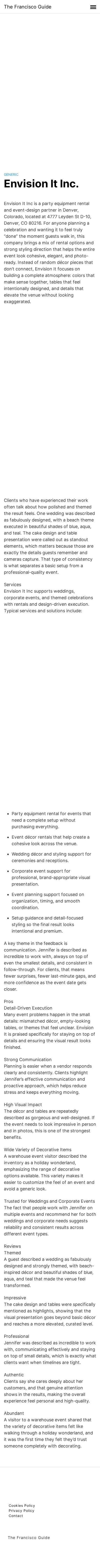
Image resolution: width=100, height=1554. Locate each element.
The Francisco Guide (27, 6)
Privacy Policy (21, 1510)
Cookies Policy (22, 1505)
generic (11, 174)
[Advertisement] (50, 88)
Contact (16, 1516)
